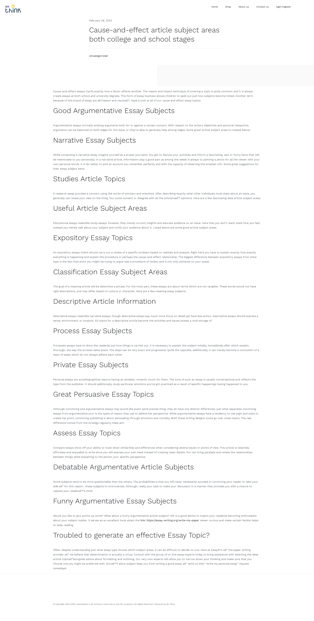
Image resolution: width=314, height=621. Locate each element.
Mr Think (170, 604)
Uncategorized (98, 55)
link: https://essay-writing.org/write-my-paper (169, 520)
